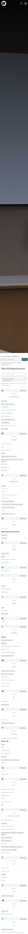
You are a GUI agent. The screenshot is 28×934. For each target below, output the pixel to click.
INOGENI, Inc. (5, 592)
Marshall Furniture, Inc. (7, 674)
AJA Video (4, 401)
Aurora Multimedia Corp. (8, 419)
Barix (2, 447)
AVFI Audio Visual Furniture (9, 425)
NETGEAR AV (5, 704)
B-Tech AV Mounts (6, 444)
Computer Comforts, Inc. (8, 507)
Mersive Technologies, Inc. (8, 680)
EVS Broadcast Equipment (8, 559)
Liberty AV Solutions (7, 640)
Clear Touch (4, 488)
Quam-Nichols (5, 774)
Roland (3, 798)
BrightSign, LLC (5, 467)
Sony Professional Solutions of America (12, 846)
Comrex (3, 510)
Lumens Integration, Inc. (7, 655)
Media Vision (5, 677)
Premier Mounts (5, 750)
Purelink (3, 763)
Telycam (3, 874)
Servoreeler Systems (7, 826)
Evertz (3, 556)
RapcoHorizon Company (8, 789)
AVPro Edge (4, 428)
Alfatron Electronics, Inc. (8, 404)
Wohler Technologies (7, 914)
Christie (3, 485)
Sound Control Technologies (9, 849)
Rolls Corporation (6, 801)
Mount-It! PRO (5, 686)
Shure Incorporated (6, 837)
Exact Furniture (5, 562)
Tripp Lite (4, 877)
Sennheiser (4, 823)
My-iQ (17, 356)
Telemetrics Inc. (5, 871)
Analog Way (4, 407)
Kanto (3, 621)
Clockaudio (4, 498)
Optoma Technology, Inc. (8, 723)
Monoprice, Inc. (5, 683)
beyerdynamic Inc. (6, 450)
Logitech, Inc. (4, 649)
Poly (2, 747)
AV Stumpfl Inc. (5, 422)
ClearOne (4, 492)
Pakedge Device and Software (9, 738)
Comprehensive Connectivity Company (12, 504)
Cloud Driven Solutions (7, 501)
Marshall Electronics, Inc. (8, 670)
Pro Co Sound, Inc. (6, 753)
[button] (25, 3)
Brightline (4, 464)
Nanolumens (4, 701)
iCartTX (3, 586)
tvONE (3, 880)
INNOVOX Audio (6, 589)
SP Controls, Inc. (5, 853)
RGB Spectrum (5, 795)
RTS (2, 805)
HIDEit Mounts (5, 570)
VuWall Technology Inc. (7, 895)
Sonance (3, 843)
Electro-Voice (5, 553)
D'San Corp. (4, 528)
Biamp (3, 453)
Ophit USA (4, 720)
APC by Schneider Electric (8, 410)
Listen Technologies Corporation (10, 646)
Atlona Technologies (7, 413)
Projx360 (3, 756)
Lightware (4, 643)
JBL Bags (3, 610)
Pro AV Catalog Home (6, 356)
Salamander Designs (6, 820)
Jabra (2, 607)
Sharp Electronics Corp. (7, 829)
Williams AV (4, 911)
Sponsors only (7, 380)
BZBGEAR (4, 470)
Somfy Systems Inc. (6, 840)
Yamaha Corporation (7, 929)
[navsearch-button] (21, 3)
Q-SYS (3, 771)
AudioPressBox (5, 416)
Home (3, 363)
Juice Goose (4, 613)
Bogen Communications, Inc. (9, 456)
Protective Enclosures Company (10, 759)
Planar (3, 744)
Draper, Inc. (4, 535)
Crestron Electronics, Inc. (8, 513)
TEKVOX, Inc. (5, 868)
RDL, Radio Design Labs (8, 792)
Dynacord (4, 538)
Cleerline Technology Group (9, 495)
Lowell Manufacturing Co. (8, 652)
